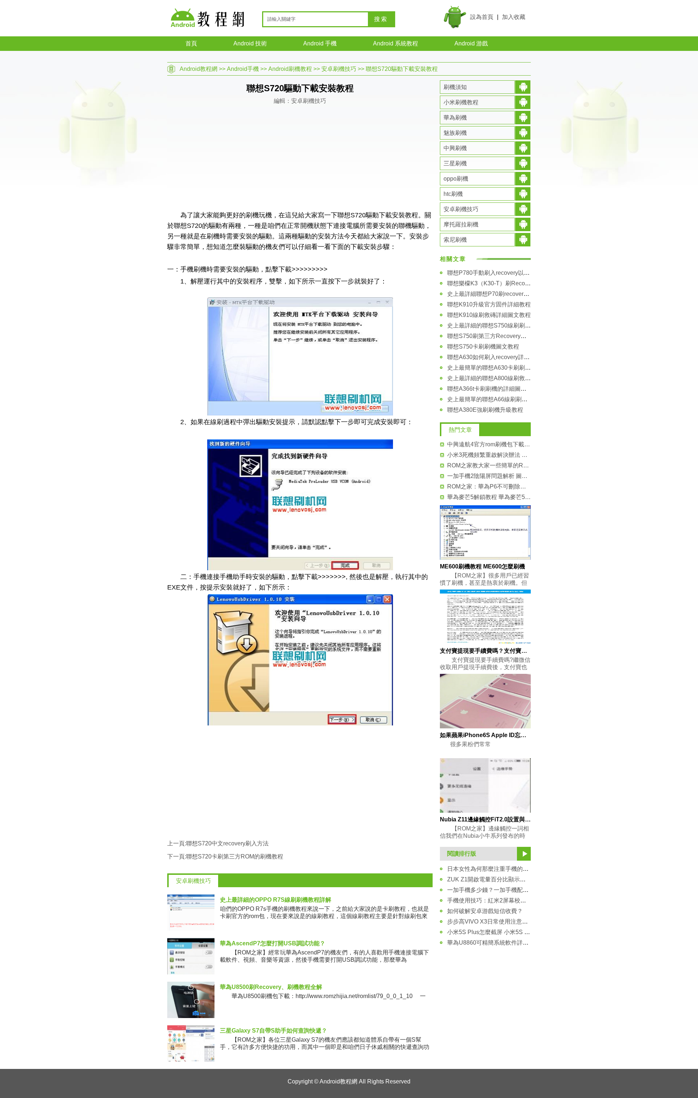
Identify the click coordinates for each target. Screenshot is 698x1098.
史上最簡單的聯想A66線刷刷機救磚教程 (499, 399)
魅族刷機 (455, 133)
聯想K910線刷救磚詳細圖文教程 (489, 315)
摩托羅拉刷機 (461, 224)
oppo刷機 (456, 179)
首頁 (191, 43)
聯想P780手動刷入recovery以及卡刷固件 (500, 273)
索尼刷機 (455, 240)
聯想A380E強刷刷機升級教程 (485, 410)
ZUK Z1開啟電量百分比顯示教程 (489, 879)
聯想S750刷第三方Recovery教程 (489, 336)
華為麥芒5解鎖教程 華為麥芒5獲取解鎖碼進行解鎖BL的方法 (489, 497)
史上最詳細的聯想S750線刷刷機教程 (494, 325)
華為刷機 (455, 117)
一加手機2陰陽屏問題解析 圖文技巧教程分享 (489, 476)
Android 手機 (320, 43)
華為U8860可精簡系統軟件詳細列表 (493, 943)
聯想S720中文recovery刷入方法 (227, 843)
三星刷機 (455, 163)
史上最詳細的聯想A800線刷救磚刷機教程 (500, 378)
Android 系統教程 (395, 43)
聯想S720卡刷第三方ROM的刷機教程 (234, 856)
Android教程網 (198, 69)
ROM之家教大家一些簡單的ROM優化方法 (489, 465)
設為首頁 (481, 17)
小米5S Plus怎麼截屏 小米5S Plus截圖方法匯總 (509, 932)
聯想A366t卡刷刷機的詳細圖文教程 (492, 389)
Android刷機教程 (290, 69)
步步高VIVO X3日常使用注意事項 (490, 921)
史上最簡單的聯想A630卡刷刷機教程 (494, 368)
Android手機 (243, 69)
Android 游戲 (471, 43)
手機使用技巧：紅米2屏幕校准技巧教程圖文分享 (510, 900)
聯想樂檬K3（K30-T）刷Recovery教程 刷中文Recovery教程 (525, 283)
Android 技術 (250, 43)
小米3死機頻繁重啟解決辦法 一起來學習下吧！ (489, 455)
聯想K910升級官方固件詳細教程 (489, 304)
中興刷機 (455, 148)
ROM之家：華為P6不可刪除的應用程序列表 (489, 486)
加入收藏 (513, 17)
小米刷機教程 (461, 102)
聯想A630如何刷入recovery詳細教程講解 (500, 357)
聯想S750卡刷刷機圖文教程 (483, 346)
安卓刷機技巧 (338, 69)
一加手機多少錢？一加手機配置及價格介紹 (502, 890)
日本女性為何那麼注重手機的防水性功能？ (502, 869)
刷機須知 (455, 87)
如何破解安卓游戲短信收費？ (485, 911)
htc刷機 (453, 194)
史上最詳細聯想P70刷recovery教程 (492, 294)
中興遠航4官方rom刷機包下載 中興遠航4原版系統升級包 (489, 444)
